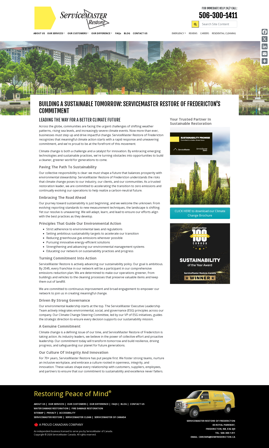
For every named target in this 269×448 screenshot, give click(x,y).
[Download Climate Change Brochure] (200, 166)
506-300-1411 (218, 15)
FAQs (114, 404)
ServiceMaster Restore (48, 417)
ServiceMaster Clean (78, 417)
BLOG (124, 404)
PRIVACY (51, 412)
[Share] (264, 61)
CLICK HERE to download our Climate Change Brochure (200, 213)
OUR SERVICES (56, 404)
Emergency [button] (178, 33)
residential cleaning (224, 33)
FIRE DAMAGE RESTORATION (87, 408)
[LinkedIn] (264, 46)
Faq (118, 33)
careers (204, 33)
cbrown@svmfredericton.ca (217, 436)
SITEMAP (39, 412)
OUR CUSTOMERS (76, 404)
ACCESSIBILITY (67, 412)
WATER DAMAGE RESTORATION (51, 408)
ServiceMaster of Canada (110, 417)
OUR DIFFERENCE (99, 404)
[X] (264, 39)
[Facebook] (264, 31)
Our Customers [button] (77, 33)
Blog (127, 33)
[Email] (264, 53)
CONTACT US (137, 404)
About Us (39, 33)
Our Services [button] (55, 33)
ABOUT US (39, 404)
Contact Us (140, 33)
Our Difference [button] (100, 33)
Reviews (193, 33)
